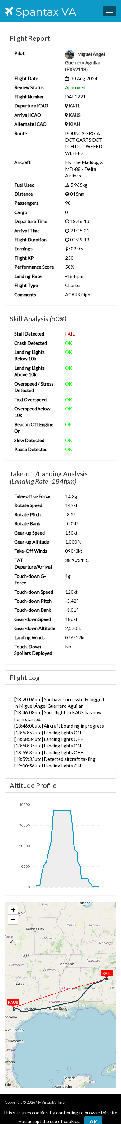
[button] (102, 972)
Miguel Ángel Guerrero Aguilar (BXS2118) (85, 61)
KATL (74, 105)
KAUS (75, 115)
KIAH (74, 124)
